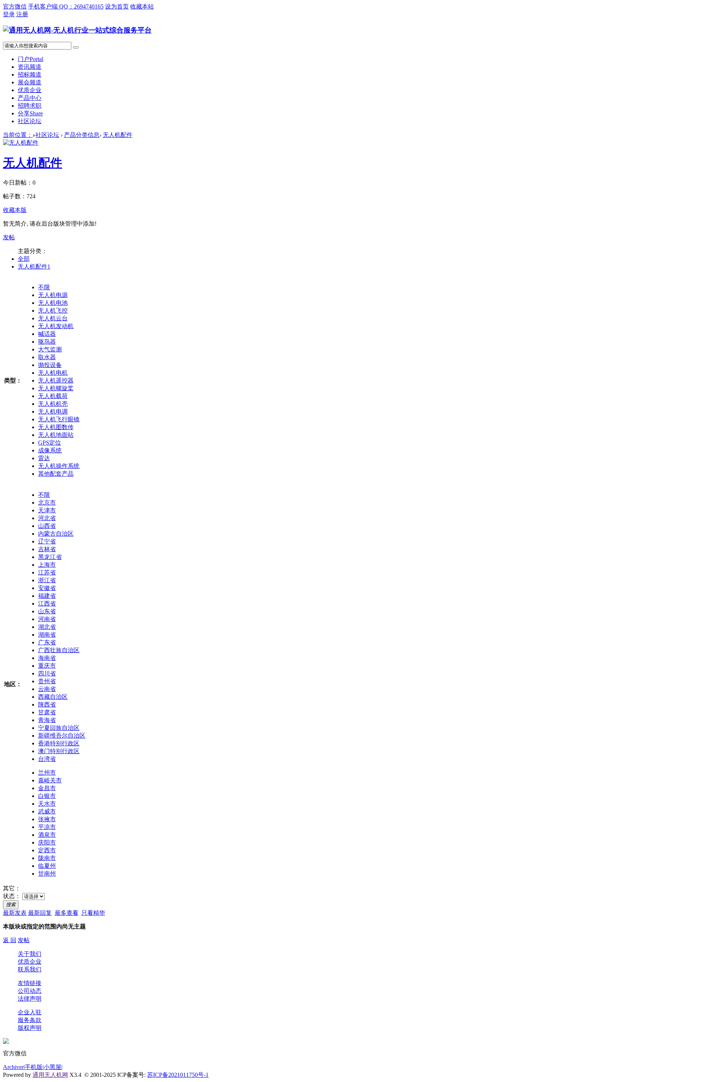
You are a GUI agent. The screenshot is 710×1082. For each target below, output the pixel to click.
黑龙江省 (50, 557)
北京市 (47, 502)
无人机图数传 (56, 427)
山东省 (47, 611)
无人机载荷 (53, 396)
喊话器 (47, 334)
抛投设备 (50, 365)
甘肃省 (47, 712)
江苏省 (47, 572)
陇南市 (47, 858)
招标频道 (29, 74)
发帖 (9, 237)
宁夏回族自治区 (59, 728)
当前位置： (18, 135)
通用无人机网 (50, 1075)
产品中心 (29, 98)
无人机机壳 (53, 404)
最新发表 (15, 913)
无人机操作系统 (59, 466)
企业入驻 (29, 1012)
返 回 (9, 940)
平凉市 (47, 827)
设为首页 (117, 6)
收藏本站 (142, 6)
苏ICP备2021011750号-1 (178, 1075)
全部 (24, 259)
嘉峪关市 (50, 780)
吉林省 (47, 549)
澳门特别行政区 (59, 751)
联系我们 (29, 969)
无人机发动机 (56, 326)
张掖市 (47, 819)
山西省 (47, 526)
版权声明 (29, 1028)
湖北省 (47, 627)
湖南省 (47, 634)
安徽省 (47, 588)
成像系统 (50, 450)
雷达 (44, 458)
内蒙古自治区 (56, 533)
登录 (9, 14)
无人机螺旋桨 (56, 388)
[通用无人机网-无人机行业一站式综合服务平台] (77, 30)
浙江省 (47, 580)
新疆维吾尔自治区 (61, 735)
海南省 (47, 658)
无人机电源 (53, 295)
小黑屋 (52, 1067)
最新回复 (40, 913)
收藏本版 (15, 210)
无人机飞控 (53, 310)
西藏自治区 (53, 697)
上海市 (47, 565)
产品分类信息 (81, 135)
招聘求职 (29, 105)
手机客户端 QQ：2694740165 (66, 6)
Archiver (13, 1067)
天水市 (47, 803)
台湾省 (47, 759)
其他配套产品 (56, 474)
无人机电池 (53, 303)
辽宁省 (47, 541)
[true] (76, 47)
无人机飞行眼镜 (59, 419)
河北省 (47, 518)
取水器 (47, 357)
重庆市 (47, 666)
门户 (30, 59)
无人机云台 (53, 318)
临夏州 (47, 866)
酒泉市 (47, 835)
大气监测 (50, 349)
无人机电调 (53, 411)
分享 (30, 113)
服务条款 (29, 1020)
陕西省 (47, 704)
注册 (22, 14)
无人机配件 (117, 135)
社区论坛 (29, 121)
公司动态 (29, 991)
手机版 (34, 1067)
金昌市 (47, 788)
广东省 (47, 642)
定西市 (47, 850)
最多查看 (66, 913)
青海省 (47, 720)
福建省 (47, 596)
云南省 (47, 689)
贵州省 (47, 681)
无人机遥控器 (56, 380)
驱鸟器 (47, 341)
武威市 (47, 811)
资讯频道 (29, 67)
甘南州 (47, 873)
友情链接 (29, 983)
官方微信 (15, 6)
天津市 (47, 510)
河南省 (47, 619)
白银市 (47, 796)
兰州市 (47, 772)
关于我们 (29, 954)
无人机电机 (53, 373)
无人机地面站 (56, 435)
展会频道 (29, 82)
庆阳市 (47, 842)
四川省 (47, 673)
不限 (44, 287)
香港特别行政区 (59, 743)
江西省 (47, 603)
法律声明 (29, 998)
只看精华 (93, 913)
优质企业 (29, 90)
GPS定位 (49, 442)
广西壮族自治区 (59, 650)
